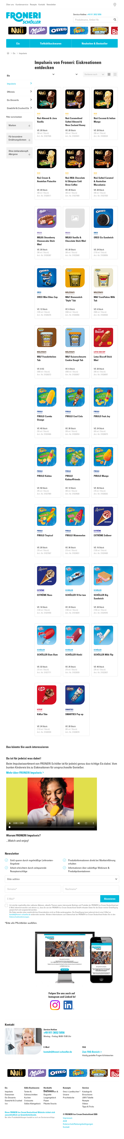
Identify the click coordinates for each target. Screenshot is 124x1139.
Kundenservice (22, 4)
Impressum (67, 1118)
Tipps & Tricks (88, 1106)
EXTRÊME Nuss (44, 594)
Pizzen (46, 1100)
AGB (65, 1121)
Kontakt (41, 4)
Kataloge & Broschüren (87, 1093)
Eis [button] (18, 43)
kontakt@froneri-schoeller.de (20, 914)
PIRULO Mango (101, 475)
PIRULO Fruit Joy (102, 416)
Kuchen (27, 1097)
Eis (14, 53)
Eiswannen (9, 1094)
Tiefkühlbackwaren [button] (50, 43)
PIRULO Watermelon (75, 535)
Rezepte (33, 4)
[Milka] (38, 30)
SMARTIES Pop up (74, 714)
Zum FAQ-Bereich (91, 1051)
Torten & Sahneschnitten (31, 1093)
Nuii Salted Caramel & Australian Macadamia (103, 181)
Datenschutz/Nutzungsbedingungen (78, 1124)
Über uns (10, 4)
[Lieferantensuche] (115, 4)
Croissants (28, 1100)
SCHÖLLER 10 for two (75, 594)
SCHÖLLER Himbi (73, 654)
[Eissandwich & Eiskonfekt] (45, 74)
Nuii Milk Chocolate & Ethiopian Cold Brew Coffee (75, 181)
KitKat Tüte (42, 714)
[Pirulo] (79, 30)
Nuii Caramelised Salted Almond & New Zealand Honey (75, 122)
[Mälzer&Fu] (100, 30)
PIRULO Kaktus (44, 475)
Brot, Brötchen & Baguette (51, 1093)
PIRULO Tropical (45, 535)
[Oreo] (58, 30)
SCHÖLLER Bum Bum (47, 654)
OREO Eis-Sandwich (103, 237)
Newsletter (51, 4)
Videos (85, 1103)
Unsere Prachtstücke (68, 1096)
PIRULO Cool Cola (74, 416)
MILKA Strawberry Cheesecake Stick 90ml (46, 241)
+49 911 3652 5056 (94, 14)
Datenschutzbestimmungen (19, 917)
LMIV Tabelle (87, 1097)
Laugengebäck (50, 1097)
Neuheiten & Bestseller (95, 43)
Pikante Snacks (50, 1103)
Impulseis (9, 1091)
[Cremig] (69, 74)
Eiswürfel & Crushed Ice (13, 1102)
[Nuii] (17, 30)
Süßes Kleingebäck (32, 1103)
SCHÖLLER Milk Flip (103, 654)
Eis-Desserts (10, 1097)
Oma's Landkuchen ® (71, 1091)
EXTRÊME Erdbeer (102, 535)
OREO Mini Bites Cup (47, 297)
